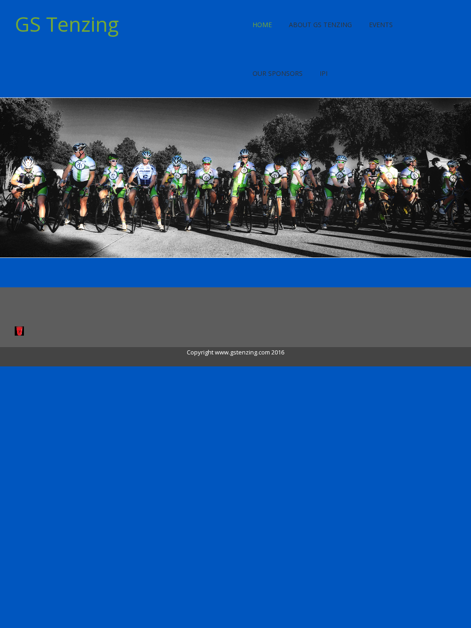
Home (262, 24)
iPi (323, 73)
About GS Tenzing (320, 24)
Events (381, 24)
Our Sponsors (278, 73)
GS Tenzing (67, 24)
